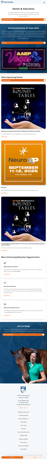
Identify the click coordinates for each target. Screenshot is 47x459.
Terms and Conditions (23, 445)
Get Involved (23, 425)
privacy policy (40, 455)
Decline (34, 457)
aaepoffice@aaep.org (25, 404)
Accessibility (23, 449)
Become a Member (23, 439)
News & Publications (23, 418)
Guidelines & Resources (23, 412)
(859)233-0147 (25, 400)
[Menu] (40, 2)
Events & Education (23, 415)
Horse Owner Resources (23, 432)
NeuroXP (3, 187)
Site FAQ (23, 428)
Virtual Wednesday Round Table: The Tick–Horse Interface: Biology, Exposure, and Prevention (23, 244)
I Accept (12, 457)
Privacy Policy (23, 442)
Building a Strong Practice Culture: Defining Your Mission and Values (20, 131)
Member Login (23, 435)
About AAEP (23, 422)
